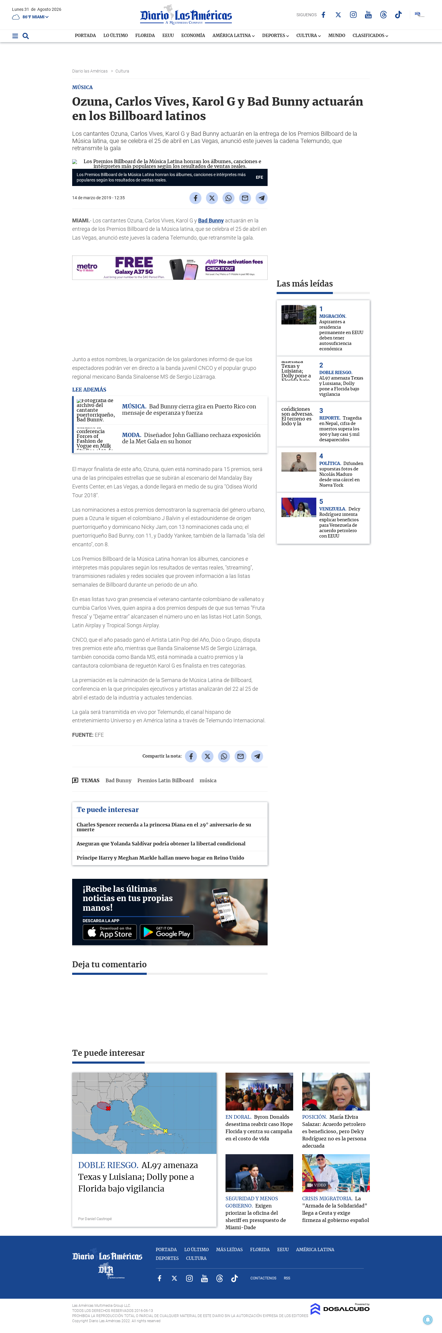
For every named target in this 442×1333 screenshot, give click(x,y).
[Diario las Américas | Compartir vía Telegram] (262, 198)
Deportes (274, 36)
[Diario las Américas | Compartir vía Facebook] (195, 198)
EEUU (168, 36)
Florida (145, 36)
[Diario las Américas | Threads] (383, 14)
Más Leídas (229, 1250)
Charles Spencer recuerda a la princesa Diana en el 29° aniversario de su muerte (164, 827)
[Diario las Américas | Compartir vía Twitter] (212, 198)
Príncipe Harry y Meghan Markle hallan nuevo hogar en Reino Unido (160, 858)
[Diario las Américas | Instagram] (353, 14)
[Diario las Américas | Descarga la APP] (111, 932)
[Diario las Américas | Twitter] (338, 15)
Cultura (307, 36)
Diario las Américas (90, 71)
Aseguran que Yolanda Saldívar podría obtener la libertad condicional (161, 844)
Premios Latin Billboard (165, 780)
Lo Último (115, 36)
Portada (85, 36)
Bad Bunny (211, 220)
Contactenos (263, 1278)
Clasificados (369, 36)
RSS (287, 1278)
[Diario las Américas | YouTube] (368, 14)
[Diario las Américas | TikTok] (398, 14)
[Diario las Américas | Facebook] (323, 15)
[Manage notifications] (428, 1320)
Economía (193, 36)
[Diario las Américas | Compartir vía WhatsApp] (229, 198)
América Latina (232, 36)
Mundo (336, 36)
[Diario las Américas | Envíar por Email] (245, 198)
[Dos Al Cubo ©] (340, 1313)
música (208, 780)
